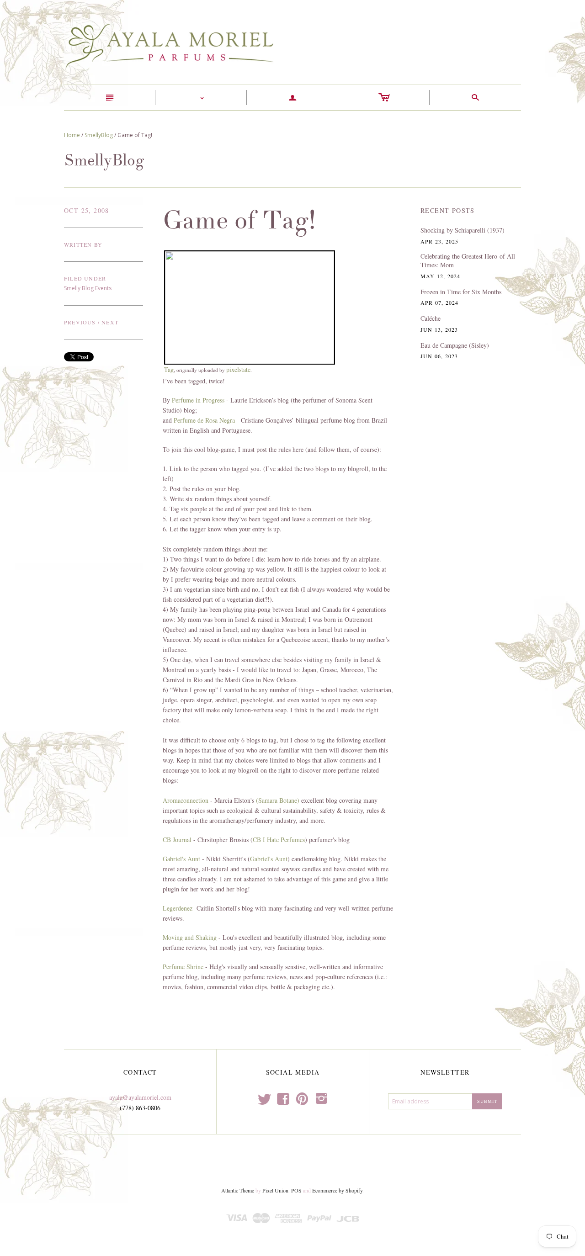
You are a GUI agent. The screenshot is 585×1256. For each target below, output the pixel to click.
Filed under (85, 278)
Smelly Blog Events (88, 288)
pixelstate (238, 369)
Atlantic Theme (237, 1190)
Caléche (430, 318)
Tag (169, 369)
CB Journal (177, 839)
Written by (83, 244)
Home (72, 135)
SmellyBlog (99, 135)
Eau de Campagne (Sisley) (454, 345)
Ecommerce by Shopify (337, 1190)
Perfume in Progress (198, 400)
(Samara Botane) (277, 800)
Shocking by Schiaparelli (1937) (462, 230)
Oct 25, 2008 (86, 210)
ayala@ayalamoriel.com (140, 1097)
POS (296, 1190)
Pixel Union (275, 1190)
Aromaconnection (185, 800)
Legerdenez (177, 908)
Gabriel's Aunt (181, 858)
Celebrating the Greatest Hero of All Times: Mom (467, 261)
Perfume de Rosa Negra (204, 420)
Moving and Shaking (190, 937)
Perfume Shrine (183, 966)
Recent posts (447, 210)
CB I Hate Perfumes (279, 839)
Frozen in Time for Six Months (460, 291)
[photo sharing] (249, 306)
